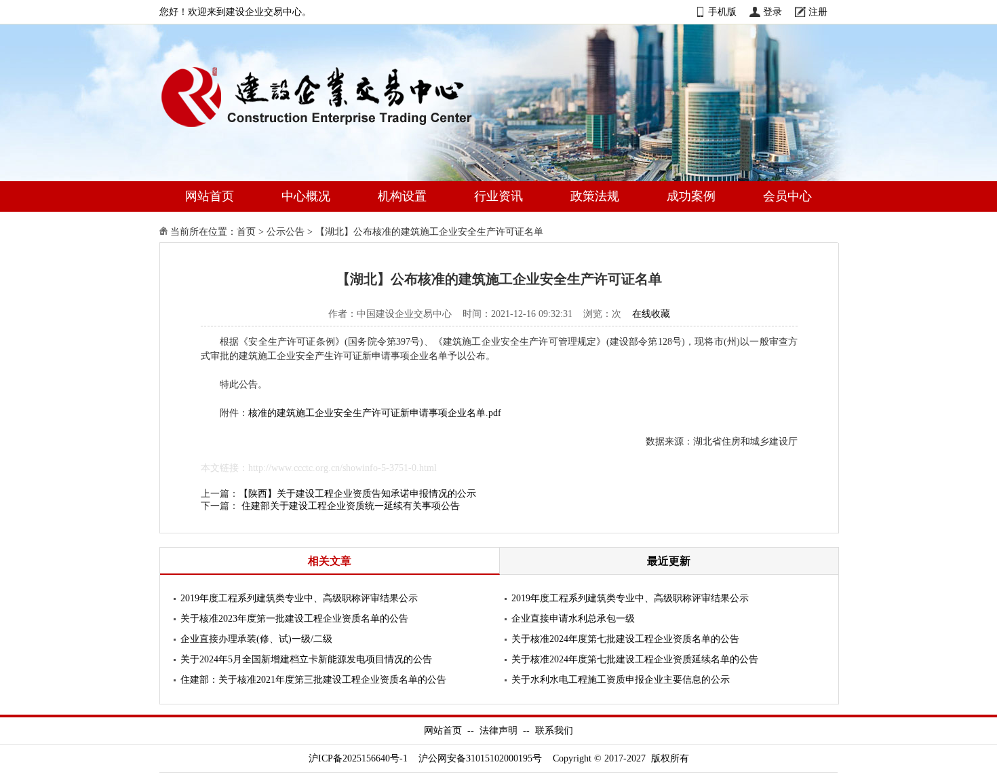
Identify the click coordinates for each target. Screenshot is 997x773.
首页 (246, 232)
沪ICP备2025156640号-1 (358, 758)
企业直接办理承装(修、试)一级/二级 (256, 639)
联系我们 (554, 730)
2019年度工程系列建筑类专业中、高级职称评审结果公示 (299, 598)
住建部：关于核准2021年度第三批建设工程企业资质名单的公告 (313, 680)
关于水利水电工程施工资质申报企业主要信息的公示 (620, 680)
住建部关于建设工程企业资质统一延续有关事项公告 (350, 506)
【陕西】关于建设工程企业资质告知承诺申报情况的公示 (357, 494)
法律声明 (498, 730)
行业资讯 (498, 196)
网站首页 (209, 196)
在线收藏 (651, 314)
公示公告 (286, 232)
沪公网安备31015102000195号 (480, 758)
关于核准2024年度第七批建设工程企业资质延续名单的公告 (634, 659)
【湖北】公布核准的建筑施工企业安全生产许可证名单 (429, 232)
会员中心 (787, 196)
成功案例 (691, 196)
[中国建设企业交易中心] (338, 130)
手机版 (722, 12)
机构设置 (402, 196)
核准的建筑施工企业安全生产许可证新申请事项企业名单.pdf (374, 413)
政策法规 (594, 196)
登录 (772, 12)
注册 (817, 12)
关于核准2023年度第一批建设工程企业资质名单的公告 (294, 619)
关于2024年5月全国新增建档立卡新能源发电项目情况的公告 (306, 659)
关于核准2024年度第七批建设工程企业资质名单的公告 (625, 639)
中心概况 (305, 196)
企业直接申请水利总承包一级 (573, 619)
